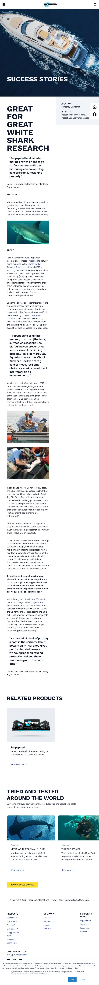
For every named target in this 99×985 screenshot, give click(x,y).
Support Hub (85, 920)
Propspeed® (12, 917)
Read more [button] (16, 870)
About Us (47, 917)
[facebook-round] (95, 114)
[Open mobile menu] (3, 4)
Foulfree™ (11, 925)
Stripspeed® (12, 921)
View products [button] (17, 764)
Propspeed (33, 260)
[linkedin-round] (95, 107)
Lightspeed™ (12, 929)
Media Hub (84, 924)
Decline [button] (82, 979)
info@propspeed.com (17, 954)
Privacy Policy (57, 899)
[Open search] (95, 4)
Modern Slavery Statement (76, 899)
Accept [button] (72, 979)
